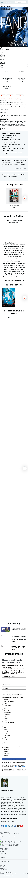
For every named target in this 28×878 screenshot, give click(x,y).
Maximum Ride (3, 118)
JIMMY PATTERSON (5, 871)
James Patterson (10, 243)
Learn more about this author (8, 821)
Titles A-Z (4, 854)
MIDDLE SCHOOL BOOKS (6, 872)
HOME (1, 847)
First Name (5, 682)
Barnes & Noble (19, 95)
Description (3, 100)
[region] (14, 198)
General (24, 115)
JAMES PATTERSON (9, 2)
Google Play (3, 99)
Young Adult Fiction (4, 115)
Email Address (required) (8, 676)
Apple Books (10, 95)
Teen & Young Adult (4, 112)
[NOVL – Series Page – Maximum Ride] (8, 297)
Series (3, 857)
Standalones (5, 861)
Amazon (3, 95)
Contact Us (26, 873)
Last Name (5, 688)
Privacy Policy (20, 873)
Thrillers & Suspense (16, 115)
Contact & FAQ (3, 868)
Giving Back (3, 866)
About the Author (4, 119)
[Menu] (2, 1)
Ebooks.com (11, 99)
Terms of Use (14, 873)
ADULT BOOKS (3, 850)
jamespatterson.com (18, 281)
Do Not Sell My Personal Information (7, 875)
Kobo (18, 99)
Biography (2, 865)
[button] (14, 48)
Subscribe (14, 759)
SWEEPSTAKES (4, 848)
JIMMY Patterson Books (5, 58)
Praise (1, 129)
